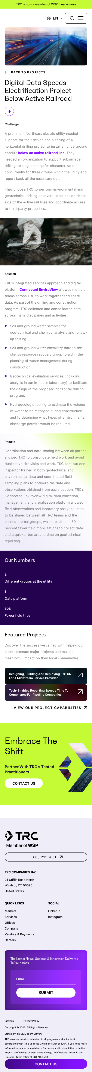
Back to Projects (28, 72)
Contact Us (23, 783)
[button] (52, 18)
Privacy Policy (31, 1020)
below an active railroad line (41, 153)
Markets (10, 911)
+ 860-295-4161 (43, 857)
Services (11, 917)
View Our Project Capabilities (47, 708)
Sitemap (9, 1020)
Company (11, 928)
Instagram (55, 917)
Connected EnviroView (38, 289)
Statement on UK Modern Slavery (23, 1033)
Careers (10, 940)
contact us (46, 1064)
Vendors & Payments (19, 934)
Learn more (67, 4)
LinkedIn (54, 911)
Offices (10, 922)
